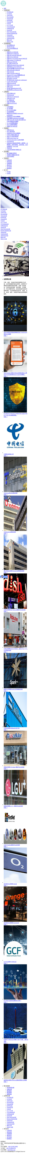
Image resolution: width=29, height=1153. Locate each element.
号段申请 (9, 148)
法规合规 (6, 91)
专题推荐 (9, 163)
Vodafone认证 (10, 36)
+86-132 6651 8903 (13, 1146)
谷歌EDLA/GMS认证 (12, 52)
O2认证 (9, 23)
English (9, 173)
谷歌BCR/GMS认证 (12, 126)
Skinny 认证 (10, 41)
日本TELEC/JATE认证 (13, 96)
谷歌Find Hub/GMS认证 (13, 76)
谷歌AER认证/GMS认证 (13, 70)
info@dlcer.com (11, 1149)
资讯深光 (6, 158)
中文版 (9, 171)
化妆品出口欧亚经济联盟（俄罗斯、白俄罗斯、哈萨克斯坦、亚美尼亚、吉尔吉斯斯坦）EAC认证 (17, 144)
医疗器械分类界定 (12, 153)
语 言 (5, 170)
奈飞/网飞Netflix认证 (12, 63)
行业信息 (9, 160)
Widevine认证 (10, 71)
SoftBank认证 (10, 28)
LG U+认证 (10, 25)
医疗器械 (6, 151)
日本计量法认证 (11, 93)
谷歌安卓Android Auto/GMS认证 (15, 65)
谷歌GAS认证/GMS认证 (13, 73)
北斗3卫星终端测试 (12, 124)
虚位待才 (9, 165)
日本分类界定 (10, 156)
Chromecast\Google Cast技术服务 (15, 139)
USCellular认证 (11, 26)
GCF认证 (9, 13)
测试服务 (6, 105)
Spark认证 (9, 30)
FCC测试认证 (10, 100)
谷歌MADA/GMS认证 (13, 53)
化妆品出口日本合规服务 (13, 116)
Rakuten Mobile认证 (12, 33)
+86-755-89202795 (11, 1148)
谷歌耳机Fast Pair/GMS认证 (14, 66)
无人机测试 (10, 108)
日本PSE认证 (10, 95)
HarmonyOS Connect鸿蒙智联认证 (16, 75)
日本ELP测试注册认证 (13, 135)
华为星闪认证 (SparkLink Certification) (17, 80)
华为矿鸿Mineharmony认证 (14, 88)
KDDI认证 (9, 20)
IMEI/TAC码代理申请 (12, 136)
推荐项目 (9, 1094)
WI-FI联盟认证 (11, 45)
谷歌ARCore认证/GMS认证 (14, 55)
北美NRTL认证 (11, 98)
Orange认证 (10, 22)
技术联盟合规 (7, 43)
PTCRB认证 (10, 12)
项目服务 (6, 128)
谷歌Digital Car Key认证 (13, 85)
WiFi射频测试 (10, 111)
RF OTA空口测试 (11, 110)
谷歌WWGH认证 (11, 83)
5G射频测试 (10, 107)
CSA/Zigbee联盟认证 (12, 48)
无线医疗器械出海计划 (13, 155)
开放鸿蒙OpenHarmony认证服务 (15, 118)
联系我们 (9, 168)
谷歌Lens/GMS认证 (12, 62)
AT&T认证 (10, 15)
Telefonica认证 (10, 38)
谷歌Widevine (10, 130)
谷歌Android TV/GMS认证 (14, 60)
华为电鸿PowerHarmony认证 (14, 90)
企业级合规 (6, 50)
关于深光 (9, 166)
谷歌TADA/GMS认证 (12, 57)
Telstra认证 (10, 35)
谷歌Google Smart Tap (12, 138)
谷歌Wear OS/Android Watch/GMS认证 (17, 58)
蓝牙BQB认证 (10, 46)
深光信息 (9, 161)
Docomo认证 (10, 17)
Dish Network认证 (11, 31)
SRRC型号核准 (11, 101)
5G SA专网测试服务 (12, 123)
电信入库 (9, 40)
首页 (5, 8)
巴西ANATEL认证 (12, 103)
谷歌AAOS (10, 86)
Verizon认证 (10, 18)
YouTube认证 (10, 141)
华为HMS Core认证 (12, 78)
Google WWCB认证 (12, 81)
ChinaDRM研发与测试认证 (14, 149)
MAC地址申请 (11, 131)
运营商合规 (6, 10)
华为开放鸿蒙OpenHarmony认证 (15, 68)
